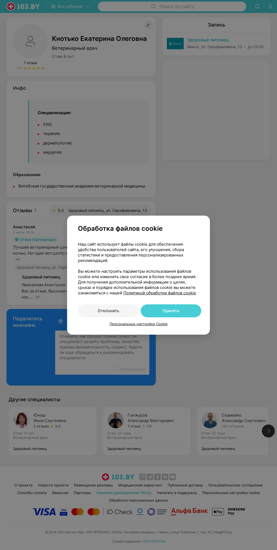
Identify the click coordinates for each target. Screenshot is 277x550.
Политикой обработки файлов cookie (159, 292)
